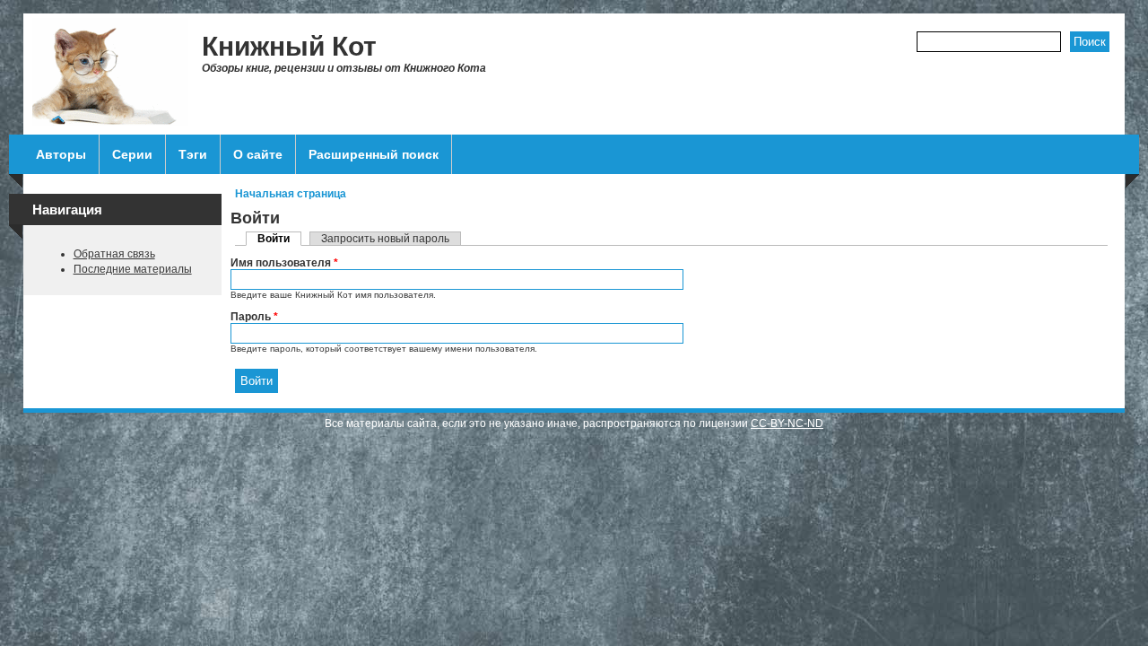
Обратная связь (114, 254)
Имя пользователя (284, 263)
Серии (132, 154)
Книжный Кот (289, 46)
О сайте (258, 154)
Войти (279, 238)
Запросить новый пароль (385, 238)
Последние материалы (133, 269)
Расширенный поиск (374, 154)
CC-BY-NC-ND (787, 423)
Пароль (254, 316)
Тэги (192, 154)
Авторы (61, 154)
